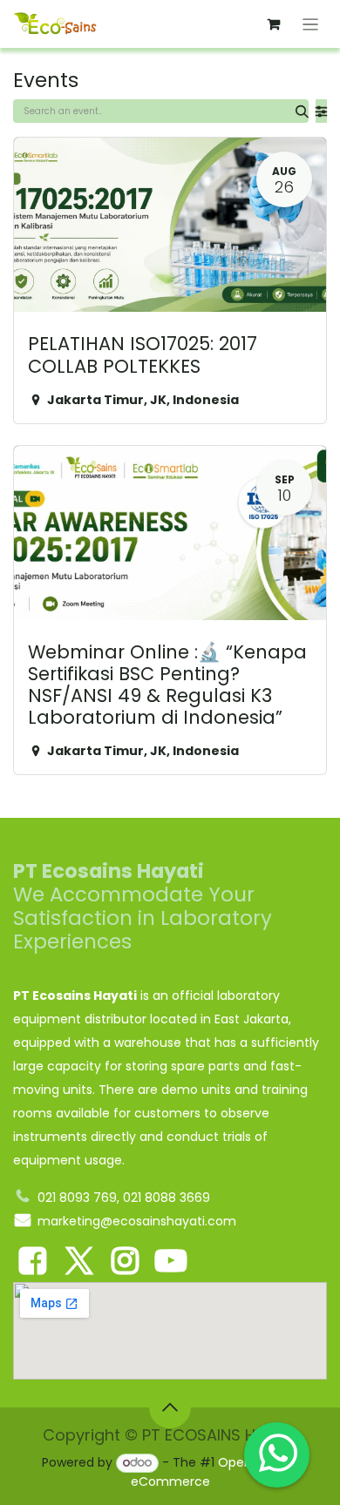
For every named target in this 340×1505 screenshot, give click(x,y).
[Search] (302, 111)
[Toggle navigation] (311, 24)
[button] (170, 1407)
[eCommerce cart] (274, 24)
